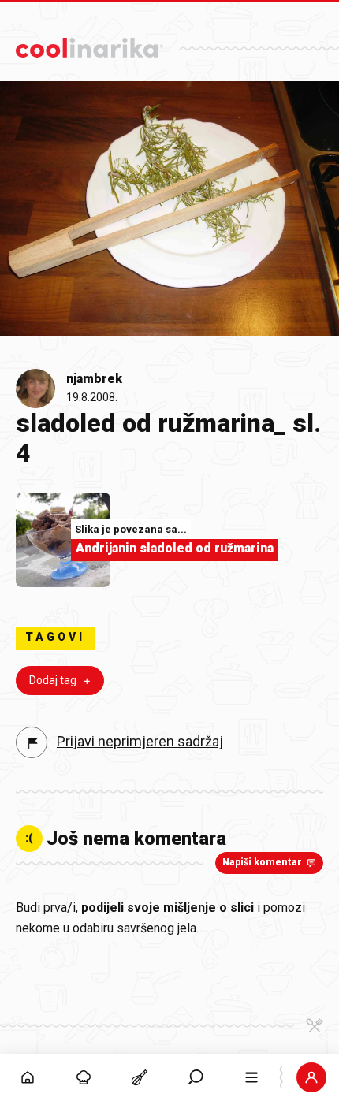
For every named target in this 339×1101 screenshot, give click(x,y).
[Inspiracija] (84, 1077)
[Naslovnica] (28, 1077)
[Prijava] (311, 1077)
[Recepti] (140, 1077)
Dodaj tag (52, 680)
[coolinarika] (89, 43)
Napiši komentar (262, 862)
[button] (196, 1077)
